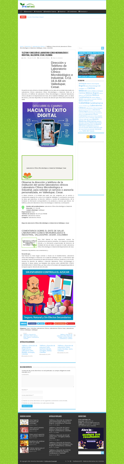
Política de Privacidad (51, 461)
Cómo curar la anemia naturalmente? (36, 428)
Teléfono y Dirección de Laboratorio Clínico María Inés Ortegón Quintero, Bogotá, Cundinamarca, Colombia (64, 336)
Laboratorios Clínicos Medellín (95, 116)
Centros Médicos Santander (90, 99)
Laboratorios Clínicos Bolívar (94, 111)
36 (58, 432)
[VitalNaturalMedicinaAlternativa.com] (27, 5)
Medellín (95, 119)
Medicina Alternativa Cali (89, 124)
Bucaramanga (93, 86)
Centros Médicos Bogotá (89, 93)
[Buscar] (102, 48)
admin (24, 58)
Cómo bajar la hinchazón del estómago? (33, 421)
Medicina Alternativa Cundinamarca (90, 125)
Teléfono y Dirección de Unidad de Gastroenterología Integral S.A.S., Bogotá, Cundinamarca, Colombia (60, 421)
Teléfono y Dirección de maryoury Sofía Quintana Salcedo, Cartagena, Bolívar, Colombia (47, 349)
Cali (99, 86)
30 (58, 447)
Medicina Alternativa (87, 121)
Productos (39, 11)
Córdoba (80, 105)
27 (59, 455)
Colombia (84, 102)
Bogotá (82, 86)
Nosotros (62, 11)
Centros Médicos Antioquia (95, 91)
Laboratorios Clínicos (38, 46)
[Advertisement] (62, 32)
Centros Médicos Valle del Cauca (90, 99)
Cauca (85, 88)
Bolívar (87, 86)
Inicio (21, 46)
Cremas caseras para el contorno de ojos (36, 448)
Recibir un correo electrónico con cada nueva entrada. (38, 403)
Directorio (83, 11)
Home (21, 11)
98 (59, 425)
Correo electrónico (27, 395)
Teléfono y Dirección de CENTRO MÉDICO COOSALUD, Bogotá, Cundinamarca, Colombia (60, 451)
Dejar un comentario (58, 58)
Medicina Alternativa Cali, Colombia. (93, 461)
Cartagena (81, 88)
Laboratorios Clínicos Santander (86, 117)
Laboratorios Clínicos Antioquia (94, 108)
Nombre (25, 389)
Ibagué (88, 105)
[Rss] (88, 136)
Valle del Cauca (88, 131)
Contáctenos (73, 11)
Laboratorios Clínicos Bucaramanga (87, 112)
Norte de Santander (89, 129)
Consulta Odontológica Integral (35, 17)
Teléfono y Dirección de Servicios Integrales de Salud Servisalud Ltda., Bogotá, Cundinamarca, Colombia (61, 444)
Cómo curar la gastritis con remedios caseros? (36, 435)
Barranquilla (95, 83)
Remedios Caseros (50, 11)
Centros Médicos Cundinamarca (89, 96)
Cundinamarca (96, 103)
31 (59, 440)
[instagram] (70, 461)
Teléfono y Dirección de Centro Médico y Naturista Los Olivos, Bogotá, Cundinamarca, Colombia (60, 429)
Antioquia (82, 84)
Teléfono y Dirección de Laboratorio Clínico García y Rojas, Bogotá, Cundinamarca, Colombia (31, 336)
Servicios (28, 11)
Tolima (80, 131)
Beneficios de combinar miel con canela (37, 442)
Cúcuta (84, 105)
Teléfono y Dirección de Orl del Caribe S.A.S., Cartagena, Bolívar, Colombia (59, 436)
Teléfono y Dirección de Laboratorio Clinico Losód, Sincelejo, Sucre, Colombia (65, 348)
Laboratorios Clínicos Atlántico (85, 109)
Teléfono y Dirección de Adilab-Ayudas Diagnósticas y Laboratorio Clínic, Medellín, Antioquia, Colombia (29, 350)
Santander (98, 129)
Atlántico (89, 83)
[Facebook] (91, 136)
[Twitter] (94, 136)
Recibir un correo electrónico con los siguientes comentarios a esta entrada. (45, 400)
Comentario (25, 374)
